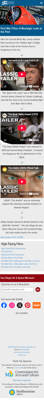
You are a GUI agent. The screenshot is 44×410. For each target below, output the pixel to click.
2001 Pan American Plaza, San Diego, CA (22, 347)
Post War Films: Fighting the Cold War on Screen (20, 261)
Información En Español (22, 352)
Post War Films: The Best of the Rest (15, 267)
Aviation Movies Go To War (12, 257)
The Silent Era (6, 251)
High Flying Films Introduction (13, 248)
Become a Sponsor (22, 380)
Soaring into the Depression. (12, 254)
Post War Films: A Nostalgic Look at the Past (19, 264)
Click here (17, 368)
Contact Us (21, 355)
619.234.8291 (24, 349)
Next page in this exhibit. (12, 237)
